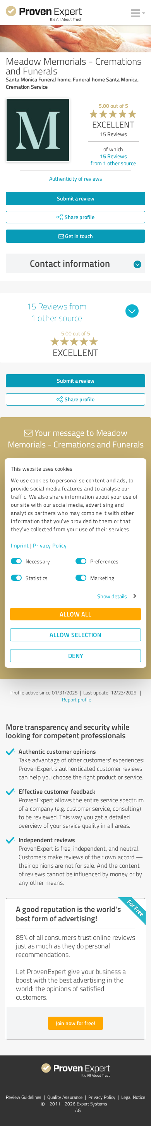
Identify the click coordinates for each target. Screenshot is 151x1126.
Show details (112, 596)
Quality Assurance (64, 1097)
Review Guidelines (23, 1097)
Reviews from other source (113, 159)
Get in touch (78, 236)
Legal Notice (133, 1097)
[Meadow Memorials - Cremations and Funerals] (38, 130)
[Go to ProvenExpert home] (44, 15)
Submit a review (75, 198)
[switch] (81, 561)
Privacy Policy (50, 545)
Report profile (76, 699)
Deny (75, 655)
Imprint (20, 545)
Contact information (70, 263)
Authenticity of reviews (75, 178)
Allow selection (75, 634)
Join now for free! (75, 1023)
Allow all (75, 614)
